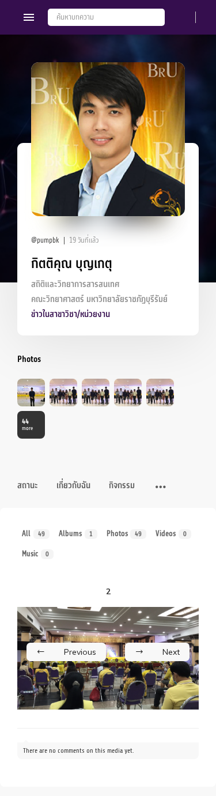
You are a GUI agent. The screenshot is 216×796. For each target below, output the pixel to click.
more (27, 424)
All (33, 533)
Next (171, 652)
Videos (171, 533)
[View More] (160, 488)
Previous (80, 652)
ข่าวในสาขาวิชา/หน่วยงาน (70, 314)
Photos (124, 533)
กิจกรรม (122, 485)
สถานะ (27, 485)
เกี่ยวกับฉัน (73, 485)
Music (35, 553)
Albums (76, 533)
